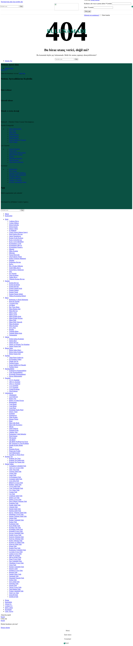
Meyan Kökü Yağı (15, 557)
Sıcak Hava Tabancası (16, 270)
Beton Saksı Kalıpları (16, 352)
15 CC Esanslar (14, 380)
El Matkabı (12, 230)
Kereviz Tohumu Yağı (16, 539)
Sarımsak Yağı (13, 576)
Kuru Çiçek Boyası (15, 240)
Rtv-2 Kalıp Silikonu (16, 266)
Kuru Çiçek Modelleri (16, 242)
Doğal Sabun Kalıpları (16, 339)
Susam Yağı (13, 585)
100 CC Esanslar (14, 382)
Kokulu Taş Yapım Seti (16, 462)
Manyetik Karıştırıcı (15, 425)
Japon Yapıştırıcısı (15, 236)
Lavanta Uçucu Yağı (16, 552)
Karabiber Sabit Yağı (16, 529)
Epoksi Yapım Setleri (16, 294)
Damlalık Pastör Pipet (16, 410)
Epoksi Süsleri (14, 290)
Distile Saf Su (13, 361)
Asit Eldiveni (13, 397)
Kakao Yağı (13, 522)
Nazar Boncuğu (14, 255)
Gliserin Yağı (13, 507)
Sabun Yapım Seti (15, 346)
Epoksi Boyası (14, 283)
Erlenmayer (13, 415)
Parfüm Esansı (14, 363)
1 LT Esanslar (13, 385)
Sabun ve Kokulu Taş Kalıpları (19, 344)
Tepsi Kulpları (13, 275)
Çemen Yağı (13, 492)
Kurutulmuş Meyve (15, 245)
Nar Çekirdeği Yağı (15, 561)
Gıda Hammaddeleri (15, 372)
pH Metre (12, 440)
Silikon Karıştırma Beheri (17, 296)
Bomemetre (13, 402)
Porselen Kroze (14, 449)
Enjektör (12, 413)
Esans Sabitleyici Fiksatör (17, 365)
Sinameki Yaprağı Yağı (16, 578)
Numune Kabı (13, 430)
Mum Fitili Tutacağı (15, 322)
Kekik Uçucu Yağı (15, 535)
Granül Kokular (14, 389)
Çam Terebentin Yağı (16, 488)
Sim (10, 271)
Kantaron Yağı (14, 524)
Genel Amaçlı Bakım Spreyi (18, 232)
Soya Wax (12, 328)
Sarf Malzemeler (14, 453)
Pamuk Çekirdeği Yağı (16, 567)
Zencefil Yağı (13, 595)
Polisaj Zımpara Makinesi (17, 258)
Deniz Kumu (13, 227)
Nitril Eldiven (13, 428)
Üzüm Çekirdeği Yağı (16, 591)
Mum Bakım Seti (14, 309)
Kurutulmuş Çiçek (15, 243)
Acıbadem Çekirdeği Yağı (17, 466)
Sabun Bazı (13, 341)
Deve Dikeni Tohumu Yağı (18, 501)
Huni (10, 421)
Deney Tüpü (13, 412)
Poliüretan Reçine (15, 262)
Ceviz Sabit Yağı (14, 486)
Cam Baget (13, 404)
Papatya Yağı (13, 569)
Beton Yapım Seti (15, 354)
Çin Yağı (12, 494)
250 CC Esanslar (14, 384)
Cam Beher (13, 406)
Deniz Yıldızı (13, 228)
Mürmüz (12, 253)
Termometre (13, 335)
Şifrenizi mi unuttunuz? (91, 15)
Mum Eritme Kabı (15, 316)
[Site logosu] (66, 10)
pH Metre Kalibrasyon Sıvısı (18, 441)
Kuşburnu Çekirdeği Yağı (17, 550)
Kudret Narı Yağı (14, 548)
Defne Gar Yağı (14, 498)
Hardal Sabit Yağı (15, 509)
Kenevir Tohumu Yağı (16, 537)
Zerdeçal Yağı (13, 597)
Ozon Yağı (12, 565)
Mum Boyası (13, 311)
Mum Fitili (12, 320)
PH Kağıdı (12, 438)
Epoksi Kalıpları (14, 285)
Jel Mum (12, 305)
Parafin (11, 329)
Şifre (88, 7)
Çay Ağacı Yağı (14, 490)
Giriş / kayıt (9, 611)
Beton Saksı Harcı (15, 350)
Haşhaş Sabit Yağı (15, 511)
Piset (10, 447)
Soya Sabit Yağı (14, 582)
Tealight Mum (13, 331)
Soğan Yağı (13, 580)
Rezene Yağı (13, 572)
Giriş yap (87, 11)
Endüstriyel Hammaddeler (17, 370)
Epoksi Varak (13, 292)
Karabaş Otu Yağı (15, 527)
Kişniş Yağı (13, 546)
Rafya (11, 264)
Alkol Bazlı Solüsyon (16, 357)
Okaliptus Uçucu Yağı (16, 563)
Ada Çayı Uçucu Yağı (16, 468)
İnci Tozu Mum (14, 307)
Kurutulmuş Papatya (16, 247)
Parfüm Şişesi (13, 367)
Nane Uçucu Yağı (15, 559)
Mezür (11, 427)
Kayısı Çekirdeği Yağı (16, 533)
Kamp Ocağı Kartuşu (16, 238)
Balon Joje (12, 398)
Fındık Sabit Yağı (14, 505)
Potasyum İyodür (14, 451)
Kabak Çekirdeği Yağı (16, 520)
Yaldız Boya (13, 277)
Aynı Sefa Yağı (14, 481)
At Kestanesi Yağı (15, 477)
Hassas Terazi (13, 419)
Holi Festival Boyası (16, 234)
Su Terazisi (12, 273)
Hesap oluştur (5, 627)
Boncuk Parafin (14, 301)
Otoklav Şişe (13, 432)
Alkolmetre (13, 395)
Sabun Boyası (13, 342)
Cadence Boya (14, 221)
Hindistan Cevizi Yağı (16, 514)
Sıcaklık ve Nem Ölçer (16, 455)
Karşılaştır (8, 609)
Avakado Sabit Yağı (15, 479)
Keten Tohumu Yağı (15, 540)
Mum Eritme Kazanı (16, 318)
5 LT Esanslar (13, 387)
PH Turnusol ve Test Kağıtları (19, 443)
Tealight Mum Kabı (15, 333)
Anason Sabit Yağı (15, 471)
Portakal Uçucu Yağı (16, 570)
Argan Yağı (13, 473)
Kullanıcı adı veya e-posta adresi (97, 3)
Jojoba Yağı (13, 518)
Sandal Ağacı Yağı (15, 574)
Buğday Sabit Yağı (15, 484)
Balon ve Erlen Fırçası (16, 400)
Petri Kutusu (13, 436)
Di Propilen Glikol (15, 359)
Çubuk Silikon (14, 223)
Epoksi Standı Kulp (15, 288)
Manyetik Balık (14, 423)
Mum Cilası (13, 313)
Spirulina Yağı (13, 583)
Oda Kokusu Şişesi (15, 257)
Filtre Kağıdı (13, 417)
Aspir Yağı (12, 475)
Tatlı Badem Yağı (14, 589)
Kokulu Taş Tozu (15, 458)
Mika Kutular (13, 251)
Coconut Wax (13, 303)
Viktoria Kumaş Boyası (17, 279)
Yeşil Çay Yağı (14, 593)
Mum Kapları (13, 326)
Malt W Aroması (14, 555)
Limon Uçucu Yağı (15, 554)
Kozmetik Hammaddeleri (17, 374)
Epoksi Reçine (14, 286)
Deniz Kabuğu (14, 225)
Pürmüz (11, 260)
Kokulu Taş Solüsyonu (16, 460)
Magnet (11, 249)
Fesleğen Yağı (13, 503)
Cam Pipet (12, 408)
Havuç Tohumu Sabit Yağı (17, 512)
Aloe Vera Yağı (14, 469)
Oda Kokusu (13, 391)
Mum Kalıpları (14, 324)
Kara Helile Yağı (14, 526)
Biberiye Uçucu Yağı (16, 483)
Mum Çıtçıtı (13, 314)
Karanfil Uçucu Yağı (16, 531)
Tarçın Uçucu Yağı (15, 587)
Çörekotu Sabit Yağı (15, 496)
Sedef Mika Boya (15, 268)
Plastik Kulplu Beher (16, 445)
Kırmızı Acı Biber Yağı (16, 542)
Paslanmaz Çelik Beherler (17, 434)
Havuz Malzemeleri (15, 376)
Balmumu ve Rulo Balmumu (18, 299)
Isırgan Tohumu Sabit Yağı (18, 516)
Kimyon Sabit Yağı (15, 544)
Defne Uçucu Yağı (15, 499)
